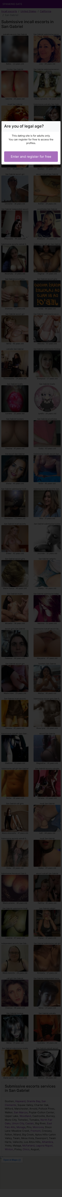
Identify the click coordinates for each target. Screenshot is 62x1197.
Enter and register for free (31, 157)
